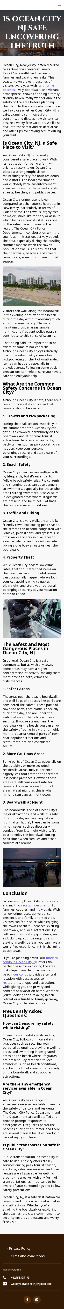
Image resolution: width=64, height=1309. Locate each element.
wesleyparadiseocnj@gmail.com (31, 1284)
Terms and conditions (27, 1256)
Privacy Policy (20, 1248)
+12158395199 (20, 1277)
